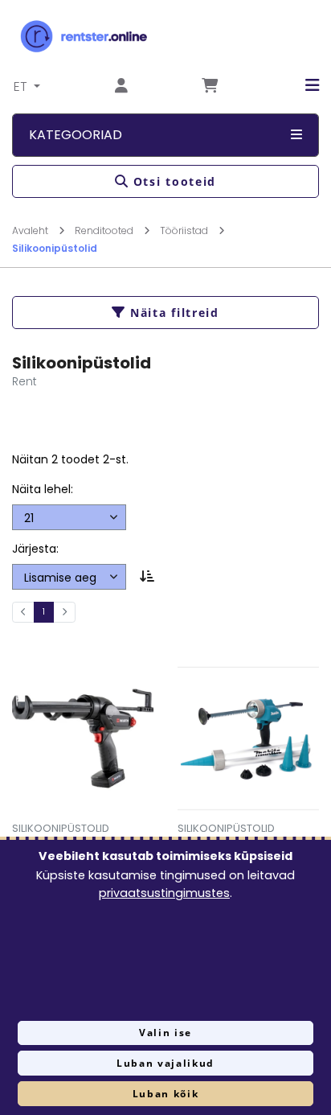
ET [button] (22, 86)
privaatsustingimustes (164, 893)
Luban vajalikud (165, 1063)
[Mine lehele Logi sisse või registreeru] (121, 86)
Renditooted (105, 230)
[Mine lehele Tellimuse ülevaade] (209, 86)
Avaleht (31, 230)
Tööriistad (185, 230)
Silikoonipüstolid (54, 248)
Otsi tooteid (174, 181)
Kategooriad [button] (75, 134)
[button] (300, 85)
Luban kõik (166, 1094)
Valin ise (165, 1033)
